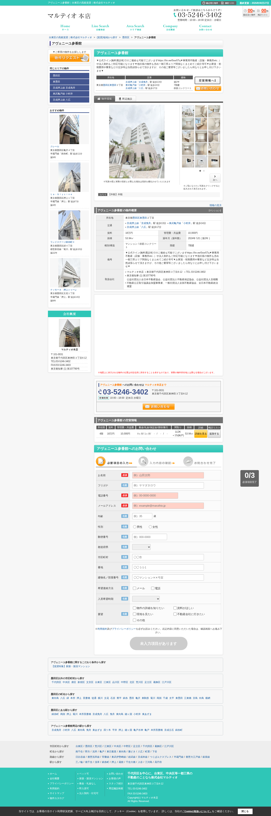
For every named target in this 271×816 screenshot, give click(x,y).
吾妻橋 (86, 698)
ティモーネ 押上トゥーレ (63, 290)
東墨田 (113, 85)
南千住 (79, 751)
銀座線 (206, 756)
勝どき (132, 751)
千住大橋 (131, 762)
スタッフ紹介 (116, 783)
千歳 (165, 698)
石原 (112, 698)
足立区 (148, 682)
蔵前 (121, 762)
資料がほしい (185, 608)
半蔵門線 (178, 756)
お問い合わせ (116, 773)
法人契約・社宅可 (88, 793)
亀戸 (147, 730)
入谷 (140, 762)
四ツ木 (107, 730)
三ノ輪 (79, 762)
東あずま (147, 714)
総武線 (132, 756)
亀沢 (138, 698)
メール (141, 588)
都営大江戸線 (193, 756)
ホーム (53, 773)
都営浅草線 (94, 756)
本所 (72, 698)
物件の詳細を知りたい (150, 608)
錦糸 (125, 698)
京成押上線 (131, 82)
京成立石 (169, 730)
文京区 (89, 682)
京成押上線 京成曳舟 (64, 87)
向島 (201, 698)
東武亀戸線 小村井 (63, 93)
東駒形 (145, 698)
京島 (195, 698)
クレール (54, 146)
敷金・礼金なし (87, 783)
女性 (155, 526)
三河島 (148, 762)
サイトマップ (57, 793)
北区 (132, 682)
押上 (79, 698)
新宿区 (81, 682)
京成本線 (142, 756)
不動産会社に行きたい (191, 614)
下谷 (154, 751)
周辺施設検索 (116, 788)
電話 (157, 588)
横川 (100, 698)
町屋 (147, 751)
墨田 (131, 698)
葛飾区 (156, 682)
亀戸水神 (138, 730)
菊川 (152, 698)
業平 (119, 698)
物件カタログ (57, 798)
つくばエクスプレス (160, 756)
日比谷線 (80, 756)
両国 (159, 698)
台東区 (98, 682)
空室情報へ (207, 80)
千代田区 (56, 682)
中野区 (124, 682)
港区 (73, 682)
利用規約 (102, 628)
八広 (141, 88)
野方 (87, 751)
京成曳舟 (143, 82)
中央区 (66, 682)
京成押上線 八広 (61, 99)
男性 (139, 526)
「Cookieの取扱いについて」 (197, 811)
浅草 (94, 751)
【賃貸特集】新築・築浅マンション (71, 666)
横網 (207, 698)
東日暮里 (111, 751)
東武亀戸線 (131, 85)
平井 (114, 730)
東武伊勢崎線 (119, 756)
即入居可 (84, 788)
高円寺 (158, 762)
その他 (141, 620)
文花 (106, 698)
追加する (214, 433)
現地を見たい (145, 614)
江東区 (107, 682)
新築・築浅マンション (91, 778)
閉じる (245, 811)
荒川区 (139, 682)
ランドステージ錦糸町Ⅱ (62, 242)
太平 (171, 698)
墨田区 (106, 85)
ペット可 (84, 773)
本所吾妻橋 (85, 714)
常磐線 (105, 756)
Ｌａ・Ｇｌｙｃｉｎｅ (61, 194)
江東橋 (187, 698)
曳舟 (112, 714)
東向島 (55, 698)
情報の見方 (216, 205)
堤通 (94, 698)
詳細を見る (201, 433)
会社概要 (54, 778)
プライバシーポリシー (124, 628)
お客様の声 (115, 778)
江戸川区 (166, 682)
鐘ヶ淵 (128, 714)
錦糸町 (55, 714)
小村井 (142, 85)
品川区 (115, 682)
